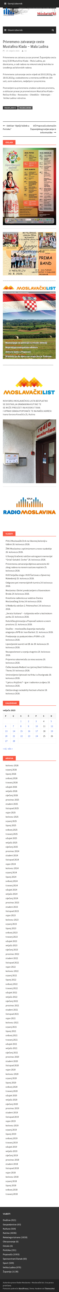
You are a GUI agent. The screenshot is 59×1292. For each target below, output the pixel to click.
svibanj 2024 (11, 881)
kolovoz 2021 (12, 1022)
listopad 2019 (12, 1116)
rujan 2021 (11, 1018)
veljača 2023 (11, 945)
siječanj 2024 (12, 898)
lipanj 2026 (11, 773)
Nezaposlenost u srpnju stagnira (22, 651)
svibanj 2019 (11, 1138)
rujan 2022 (11, 966)
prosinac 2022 (12, 954)
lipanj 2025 (11, 825)
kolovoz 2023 (12, 919)
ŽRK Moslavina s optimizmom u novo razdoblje (29, 548)
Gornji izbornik (15, 3)
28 (14, 741)
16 (29, 731)
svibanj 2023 (11, 932)
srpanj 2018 (11, 1181)
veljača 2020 (11, 1099)
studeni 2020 (12, 1061)
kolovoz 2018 (12, 1176)
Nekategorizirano (11, 1237)
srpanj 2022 (11, 975)
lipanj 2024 (11, 876)
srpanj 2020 (11, 1078)
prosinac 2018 (12, 1159)
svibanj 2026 (11, 778)
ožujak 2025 (11, 838)
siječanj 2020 (12, 1104)
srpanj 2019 (11, 1129)
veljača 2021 (11, 1048)
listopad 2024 (12, 859)
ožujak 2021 (11, 1044)
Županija (7, 1271)
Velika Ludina (25, 108)
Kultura (6, 1228)
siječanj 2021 (12, 1052)
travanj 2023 (12, 936)
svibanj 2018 (11, 1189)
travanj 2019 (12, 1142)
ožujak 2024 (11, 889)
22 (21, 736)
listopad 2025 (12, 808)
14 (14, 731)
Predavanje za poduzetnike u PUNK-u (24, 636)
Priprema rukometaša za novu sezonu (24, 659)
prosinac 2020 (12, 1056)
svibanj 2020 (11, 1086)
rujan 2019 (11, 1121)
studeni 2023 (12, 906)
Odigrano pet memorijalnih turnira (23, 582)
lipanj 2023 (11, 928)
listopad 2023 (12, 911)
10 (37, 726)
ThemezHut (50, 1288)
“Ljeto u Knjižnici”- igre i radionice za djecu (26, 682)
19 (52, 731)
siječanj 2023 (12, 949)
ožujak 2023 (11, 941)
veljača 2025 (11, 842)
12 (52, 726)
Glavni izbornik (15, 30)
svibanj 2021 (11, 1035)
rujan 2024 (11, 864)
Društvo (7, 1220)
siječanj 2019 (12, 1155)
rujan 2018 (11, 1172)
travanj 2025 (12, 834)
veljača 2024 (11, 893)
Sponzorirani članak (12, 1258)
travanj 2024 (12, 885)
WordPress (23, 1288)
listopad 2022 (12, 962)
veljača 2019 (11, 1151)
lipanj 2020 (11, 1082)
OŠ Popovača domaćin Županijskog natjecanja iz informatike (43, 129)
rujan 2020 (11, 1069)
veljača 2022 (11, 996)
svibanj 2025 (11, 829)
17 (37, 731)
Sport (5, 1263)
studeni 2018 (12, 1164)
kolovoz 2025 (12, 816)
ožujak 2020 (11, 1095)
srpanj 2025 (11, 821)
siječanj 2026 (12, 795)
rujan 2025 (11, 812)
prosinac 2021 (12, 1005)
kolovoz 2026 (12, 765)
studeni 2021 (12, 1009)
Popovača (7, 1254)
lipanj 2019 (11, 1133)
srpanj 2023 (11, 923)
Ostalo (6, 1245)
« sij (4, 748)
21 (14, 736)
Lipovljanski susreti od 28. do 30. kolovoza (26, 644)
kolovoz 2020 (12, 1074)
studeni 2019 (12, 1112)
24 (37, 736)
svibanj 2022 (11, 984)
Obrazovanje (9, 1241)
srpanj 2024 (11, 872)
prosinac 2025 (12, 799)
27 (6, 741)
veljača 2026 (11, 791)
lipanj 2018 (11, 1185)
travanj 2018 (12, 1194)
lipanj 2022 (11, 979)
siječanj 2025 (12, 846)
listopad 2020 (12, 1065)
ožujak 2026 (11, 786)
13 (6, 731)
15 (21, 731)
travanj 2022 (12, 988)
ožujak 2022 (11, 992)
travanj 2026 (12, 782)
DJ (26, 51)
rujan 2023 (11, 915)
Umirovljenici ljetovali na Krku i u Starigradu (27, 674)
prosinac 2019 (12, 1108)
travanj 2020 (12, 1091)
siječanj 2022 (12, 1001)
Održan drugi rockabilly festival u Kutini (25, 690)
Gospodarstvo (10, 1224)
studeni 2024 (12, 855)
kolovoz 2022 (12, 971)
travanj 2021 (12, 1039)
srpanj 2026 (11, 769)
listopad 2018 (12, 1168)
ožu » (10, 748)
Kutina (6, 1232)
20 (6, 736)
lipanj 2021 (11, 1031)
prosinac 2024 (12, 851)
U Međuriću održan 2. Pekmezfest (22, 605)
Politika (7, 1250)
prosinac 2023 (12, 902)
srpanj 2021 (11, 1026)
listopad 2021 (12, 1013)
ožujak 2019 (11, 1146)
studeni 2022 (12, 958)
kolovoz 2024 (12, 868)
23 (29, 736)
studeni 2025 (12, 803)
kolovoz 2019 (12, 1125)
